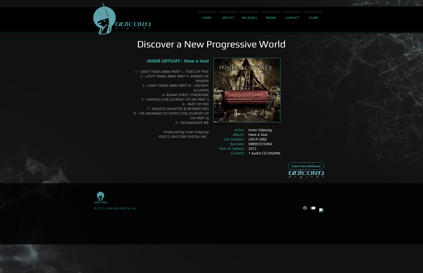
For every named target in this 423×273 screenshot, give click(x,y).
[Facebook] (305, 208)
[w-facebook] (321, 210)
